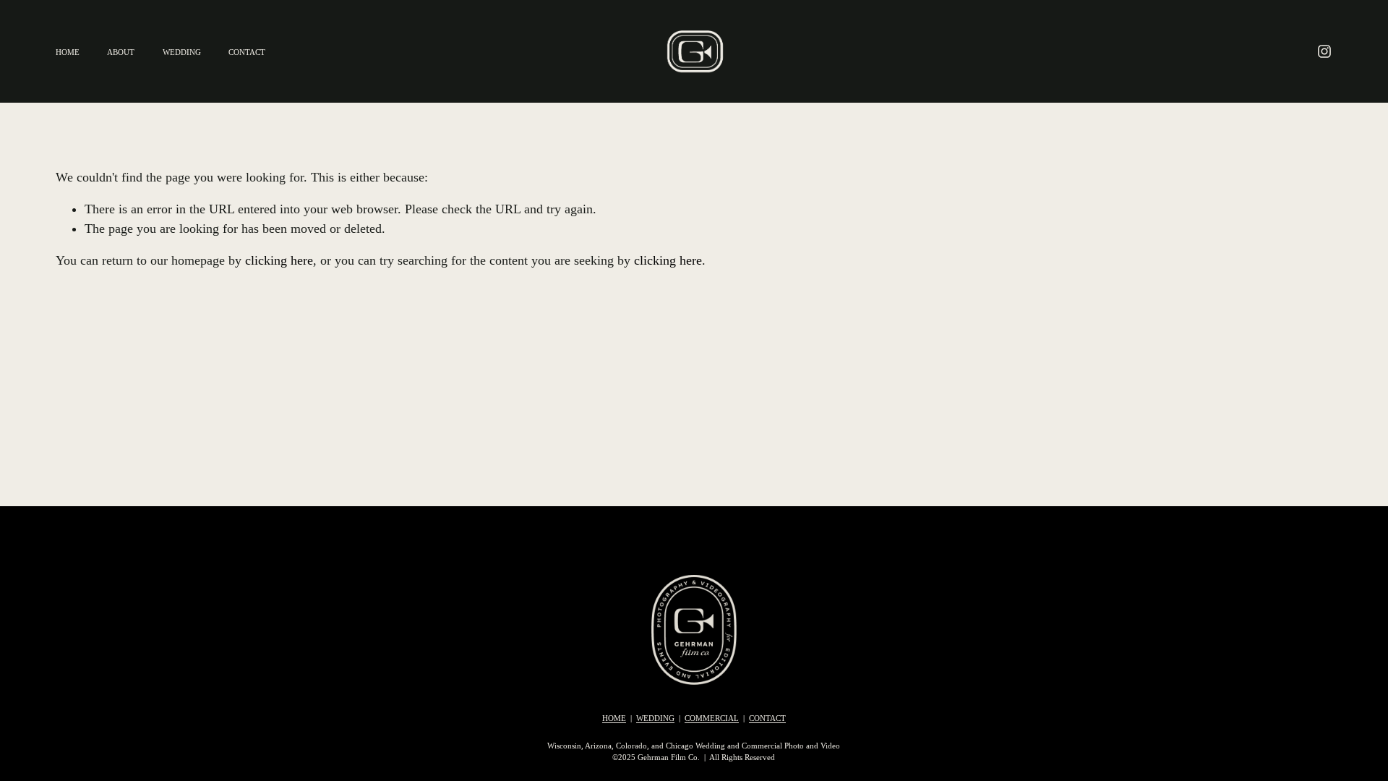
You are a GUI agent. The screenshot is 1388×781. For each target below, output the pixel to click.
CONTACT (246, 52)
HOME (68, 52)
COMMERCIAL (712, 718)
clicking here (279, 260)
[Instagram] (1324, 51)
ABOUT (120, 52)
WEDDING (182, 52)
